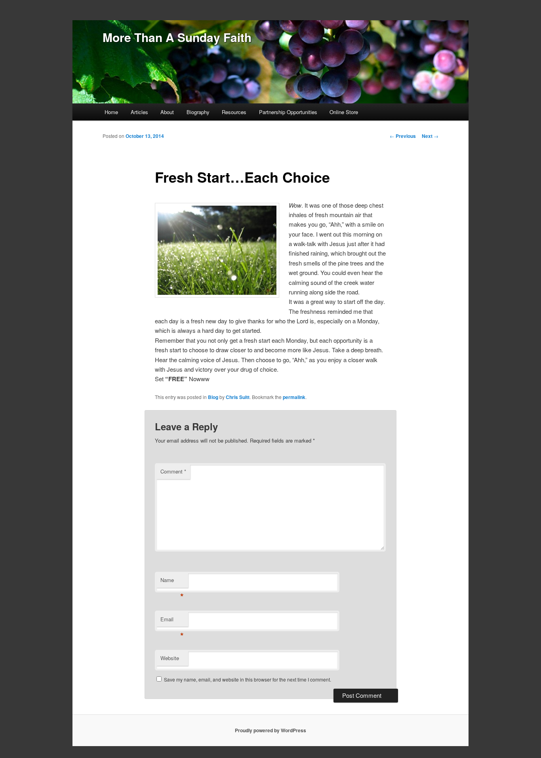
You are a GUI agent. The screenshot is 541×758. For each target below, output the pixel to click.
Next (430, 135)
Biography (198, 112)
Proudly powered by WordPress (270, 730)
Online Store (344, 112)
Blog (213, 397)
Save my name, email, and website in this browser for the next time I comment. (247, 679)
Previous (403, 135)
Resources (234, 112)
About (167, 112)
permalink (294, 397)
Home (111, 112)
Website (169, 658)
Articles (139, 112)
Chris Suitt (238, 397)
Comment (173, 471)
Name (172, 582)
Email (172, 621)
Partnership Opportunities (288, 112)
